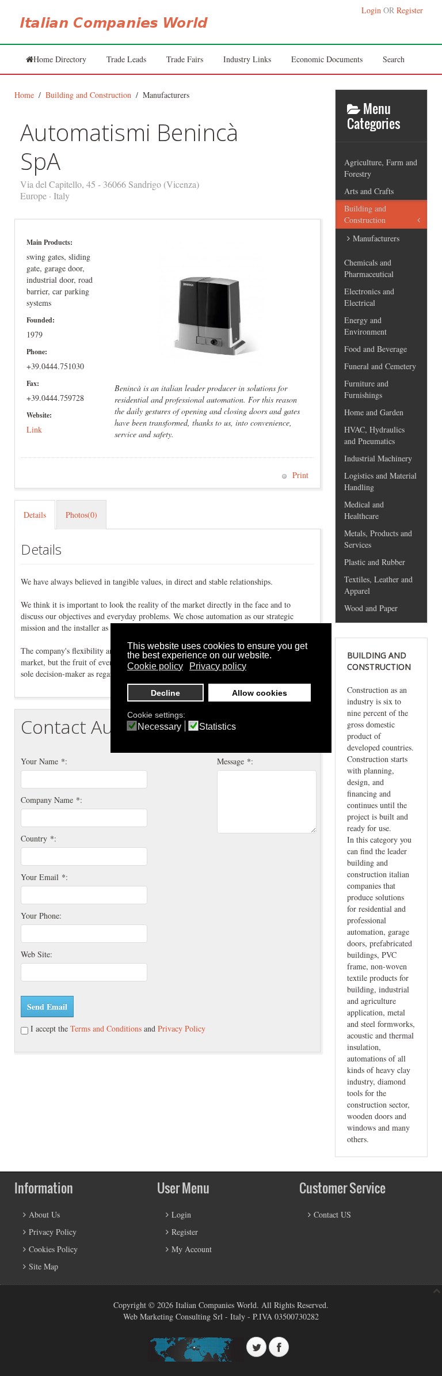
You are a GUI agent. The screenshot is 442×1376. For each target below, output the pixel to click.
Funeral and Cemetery (380, 366)
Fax (31, 383)
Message (234, 761)
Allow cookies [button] (259, 693)
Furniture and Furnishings (366, 389)
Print (299, 474)
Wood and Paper (371, 607)
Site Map (43, 1266)
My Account (192, 1249)
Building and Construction (88, 94)
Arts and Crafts (369, 190)
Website (37, 415)
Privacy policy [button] (217, 666)
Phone (35, 352)
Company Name (50, 799)
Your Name (43, 761)
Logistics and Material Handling (380, 481)
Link (34, 429)
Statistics (217, 726)
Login (371, 10)
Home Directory (59, 59)
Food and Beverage (375, 348)
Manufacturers (376, 238)
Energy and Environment (365, 325)
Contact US (332, 1214)
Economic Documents (327, 59)
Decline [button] (165, 693)
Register (410, 10)
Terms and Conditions (105, 1028)
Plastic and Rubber (374, 561)
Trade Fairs (184, 59)
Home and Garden (373, 412)
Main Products (48, 242)
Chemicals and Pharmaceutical (369, 268)
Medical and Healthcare (364, 510)
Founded (39, 320)
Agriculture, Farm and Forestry (380, 168)
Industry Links (247, 59)
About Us (44, 1214)
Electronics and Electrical (369, 297)
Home (24, 94)
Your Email (43, 876)
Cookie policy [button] (155, 666)
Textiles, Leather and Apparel (378, 585)
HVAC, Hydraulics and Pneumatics (374, 435)
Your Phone (40, 915)
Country (37, 838)
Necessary (159, 726)
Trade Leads (126, 59)
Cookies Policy (53, 1249)
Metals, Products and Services (378, 539)
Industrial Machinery (378, 458)
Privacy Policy (181, 1028)
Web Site (35, 954)
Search (394, 59)
